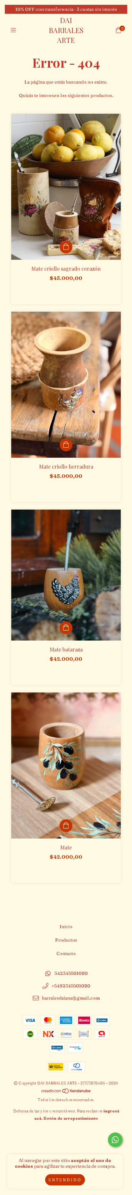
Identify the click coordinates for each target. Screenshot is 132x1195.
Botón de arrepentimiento (71, 1118)
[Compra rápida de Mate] (66, 825)
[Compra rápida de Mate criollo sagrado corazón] (66, 247)
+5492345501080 (71, 986)
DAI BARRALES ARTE (66, 30)
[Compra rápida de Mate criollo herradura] (66, 444)
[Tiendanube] (66, 1092)
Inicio (66, 926)
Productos (66, 940)
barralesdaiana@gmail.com (71, 998)
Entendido (65, 1179)
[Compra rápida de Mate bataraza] (66, 627)
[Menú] (13, 30)
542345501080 (71, 973)
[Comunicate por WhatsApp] (115, 1140)
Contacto (66, 953)
